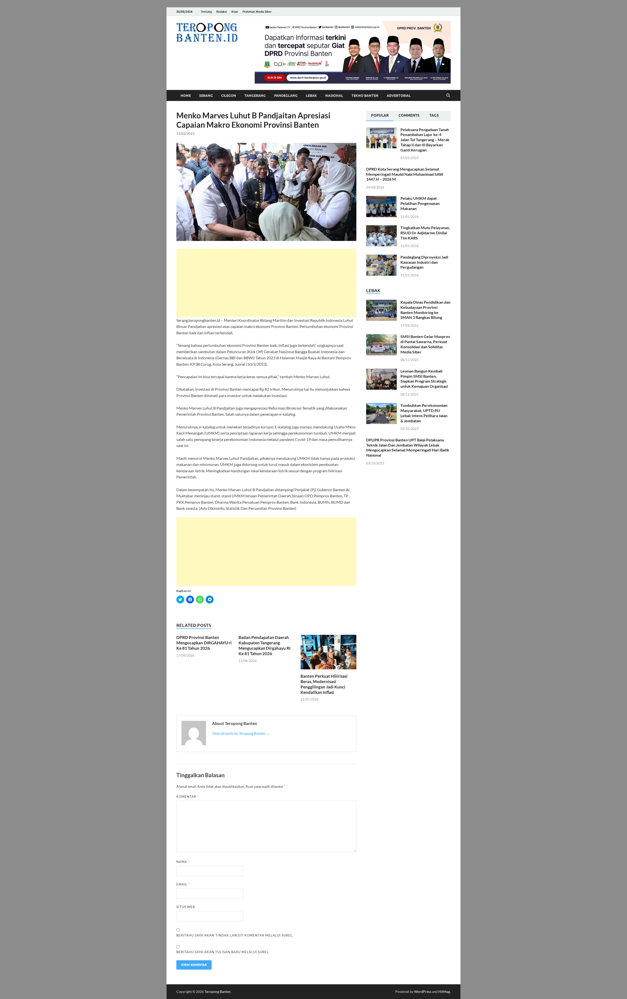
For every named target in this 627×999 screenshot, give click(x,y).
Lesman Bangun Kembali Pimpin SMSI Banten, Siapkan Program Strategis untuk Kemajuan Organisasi (424, 378)
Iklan (234, 11)
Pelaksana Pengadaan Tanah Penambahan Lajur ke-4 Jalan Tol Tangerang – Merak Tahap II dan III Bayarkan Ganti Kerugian (424, 139)
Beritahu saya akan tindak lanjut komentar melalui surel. (234, 935)
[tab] (380, 116)
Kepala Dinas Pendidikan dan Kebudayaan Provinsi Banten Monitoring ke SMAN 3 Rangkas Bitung (425, 310)
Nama (183, 862)
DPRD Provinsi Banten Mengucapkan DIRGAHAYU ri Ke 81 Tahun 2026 (204, 643)
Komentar (187, 797)
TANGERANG (255, 96)
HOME (186, 96)
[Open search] (448, 95)
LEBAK (311, 96)
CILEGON (228, 96)
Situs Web (185, 907)
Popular (380, 115)
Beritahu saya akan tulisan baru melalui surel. (223, 952)
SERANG (206, 96)
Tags (434, 115)
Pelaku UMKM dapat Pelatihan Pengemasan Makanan (420, 203)
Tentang (206, 11)
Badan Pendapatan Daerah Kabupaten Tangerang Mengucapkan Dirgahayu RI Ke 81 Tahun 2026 (264, 645)
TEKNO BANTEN (364, 96)
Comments (409, 115)
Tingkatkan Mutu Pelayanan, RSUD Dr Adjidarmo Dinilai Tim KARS (425, 232)
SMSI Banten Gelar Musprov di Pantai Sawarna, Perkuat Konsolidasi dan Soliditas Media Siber (425, 344)
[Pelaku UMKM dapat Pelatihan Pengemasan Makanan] (381, 198)
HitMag (444, 991)
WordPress (422, 991)
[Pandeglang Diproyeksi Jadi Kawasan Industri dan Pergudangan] (381, 257)
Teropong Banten (217, 991)
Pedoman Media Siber (257, 11)
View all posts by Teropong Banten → (241, 733)
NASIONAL (334, 96)
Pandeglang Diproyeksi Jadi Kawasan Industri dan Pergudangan (424, 262)
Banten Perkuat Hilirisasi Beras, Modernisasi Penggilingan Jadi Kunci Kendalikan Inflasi (324, 684)
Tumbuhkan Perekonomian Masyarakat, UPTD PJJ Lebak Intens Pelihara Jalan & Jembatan (423, 413)
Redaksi (221, 11)
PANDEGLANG (286, 96)
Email (183, 884)
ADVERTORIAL (399, 96)
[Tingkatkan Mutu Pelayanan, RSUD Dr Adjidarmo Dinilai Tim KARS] (381, 228)
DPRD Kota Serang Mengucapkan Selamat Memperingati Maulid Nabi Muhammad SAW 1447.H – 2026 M (404, 174)
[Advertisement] (266, 283)
